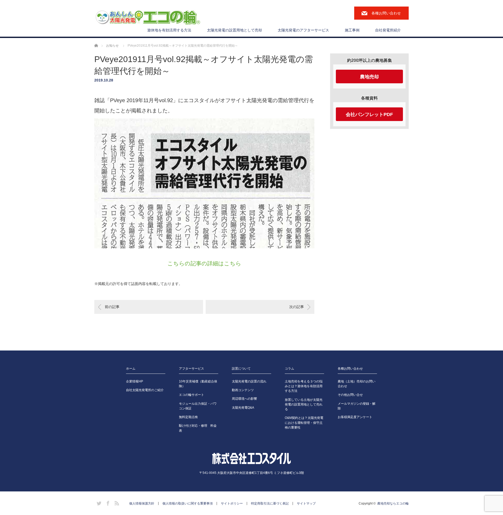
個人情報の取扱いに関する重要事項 (187, 503)
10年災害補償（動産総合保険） (198, 384)
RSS (116, 502)
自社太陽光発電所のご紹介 (145, 390)
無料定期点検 (188, 417)
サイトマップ (306, 503)
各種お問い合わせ (386, 13)
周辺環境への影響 (244, 399)
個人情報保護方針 (141, 503)
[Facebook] (107, 502)
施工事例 (352, 30)
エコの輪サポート (191, 395)
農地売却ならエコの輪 (393, 503)
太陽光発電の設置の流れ (249, 381)
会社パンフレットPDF (369, 114)
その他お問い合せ (350, 395)
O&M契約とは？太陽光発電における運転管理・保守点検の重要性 (304, 422)
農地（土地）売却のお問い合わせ (356, 384)
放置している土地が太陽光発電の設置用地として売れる (303, 404)
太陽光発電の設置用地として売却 (234, 30)
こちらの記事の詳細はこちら (204, 263)
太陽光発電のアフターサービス (303, 30)
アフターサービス (191, 368)
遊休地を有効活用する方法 (169, 30)
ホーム (130, 368)
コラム (289, 368)
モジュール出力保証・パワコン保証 (198, 406)
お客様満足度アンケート (355, 417)
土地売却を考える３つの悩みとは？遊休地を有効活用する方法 (303, 386)
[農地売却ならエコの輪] (147, 17)
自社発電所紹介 (388, 30)
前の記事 (112, 307)
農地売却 (369, 76)
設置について (241, 368)
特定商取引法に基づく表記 (270, 503)
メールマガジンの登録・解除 (356, 406)
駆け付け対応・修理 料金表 (198, 428)
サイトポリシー (232, 503)
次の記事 (296, 307)
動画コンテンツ (243, 390)
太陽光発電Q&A (243, 407)
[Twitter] (98, 502)
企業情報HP (134, 381)
